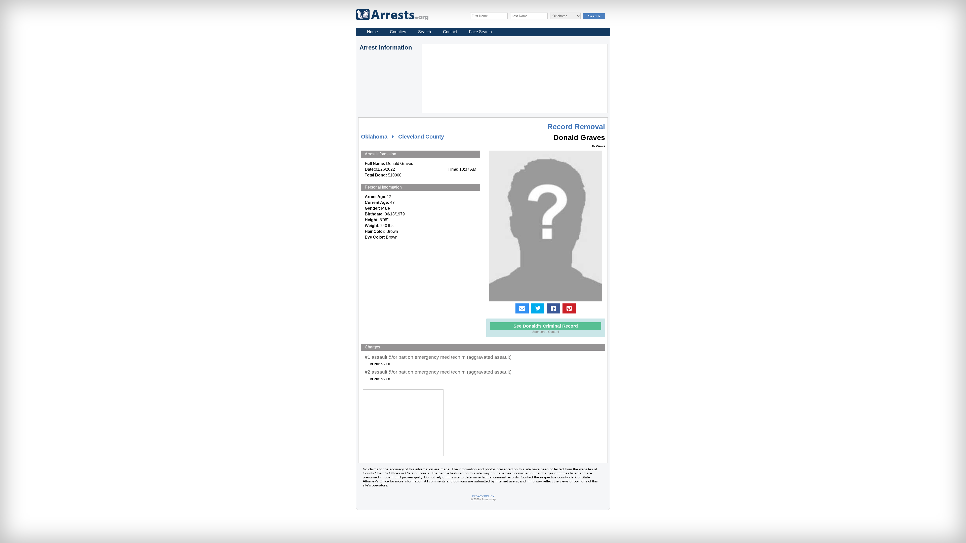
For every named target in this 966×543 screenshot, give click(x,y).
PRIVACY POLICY (483, 496)
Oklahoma (374, 136)
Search (424, 32)
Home (372, 32)
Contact (450, 32)
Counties (398, 32)
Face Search (480, 32)
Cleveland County (421, 136)
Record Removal (576, 127)
